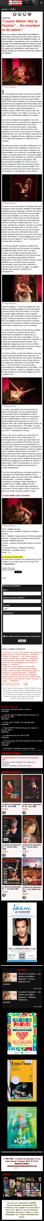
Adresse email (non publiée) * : (14, 598)
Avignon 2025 (21, 698)
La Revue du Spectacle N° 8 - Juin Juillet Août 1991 (31, 889)
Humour (10, 690)
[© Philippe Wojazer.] (22, 59)
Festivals (15, 690)
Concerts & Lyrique (17, 688)
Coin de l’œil (30, 694)
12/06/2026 (6, 984)
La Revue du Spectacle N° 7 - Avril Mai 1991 (11, 888)
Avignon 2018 (10, 692)
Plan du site (9, 1168)
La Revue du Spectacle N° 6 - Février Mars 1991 (31, 847)
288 (25, 684)
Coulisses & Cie (22, 694)
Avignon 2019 (19, 692)
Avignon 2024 (34, 696)
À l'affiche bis (33, 688)
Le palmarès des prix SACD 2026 (16, 725)
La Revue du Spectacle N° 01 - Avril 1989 (11, 805)
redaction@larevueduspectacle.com (22, 1166)
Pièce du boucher (12, 694)
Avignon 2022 (17, 696)
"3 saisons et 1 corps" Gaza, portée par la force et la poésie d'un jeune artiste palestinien (22, 653)
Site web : (6, 605)
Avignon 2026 (30, 698)
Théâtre (12, 9)
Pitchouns (21, 690)
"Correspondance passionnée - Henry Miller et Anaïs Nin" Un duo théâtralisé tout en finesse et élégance (20, 662)
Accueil (4, 9)
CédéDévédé (27, 692)
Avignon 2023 (25, 696)
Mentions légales (22, 1163)
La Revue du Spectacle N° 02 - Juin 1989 (31, 805)
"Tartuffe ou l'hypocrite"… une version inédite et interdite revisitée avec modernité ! (20, 657)
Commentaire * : (9, 613)
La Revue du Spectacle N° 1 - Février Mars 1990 (11, 847)
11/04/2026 (6, 1002)
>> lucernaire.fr (8, 564)
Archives (37, 694)
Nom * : (5, 590)
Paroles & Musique (30, 690)
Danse (9, 688)
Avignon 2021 (8, 696)
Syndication (21, 1168)
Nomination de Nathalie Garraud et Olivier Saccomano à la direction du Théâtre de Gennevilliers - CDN (21, 740)
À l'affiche (26, 688)
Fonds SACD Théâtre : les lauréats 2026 (18, 712)
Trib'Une (34, 692)
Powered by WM (33, 1168)
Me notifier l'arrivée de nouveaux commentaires (23, 636)
